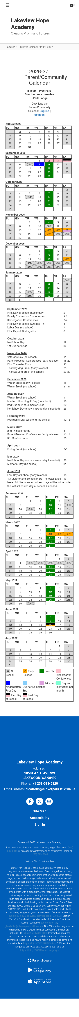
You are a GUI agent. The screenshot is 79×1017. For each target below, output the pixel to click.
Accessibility (39, 818)
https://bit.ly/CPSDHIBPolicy (39, 943)
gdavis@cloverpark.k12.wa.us (44, 915)
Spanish (39, 114)
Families (10, 47)
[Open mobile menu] (7, 5)
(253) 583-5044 (39, 854)
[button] (73, 5)
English (44, 111)
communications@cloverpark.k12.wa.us (44, 789)
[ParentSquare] (39, 960)
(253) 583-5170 (49, 922)
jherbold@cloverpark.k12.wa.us (24, 926)
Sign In (39, 824)
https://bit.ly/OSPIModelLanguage (39, 950)
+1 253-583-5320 (45, 783)
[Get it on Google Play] (39, 970)
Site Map (39, 811)
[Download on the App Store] (39, 981)
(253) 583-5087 (17, 915)
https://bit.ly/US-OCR (35, 933)
